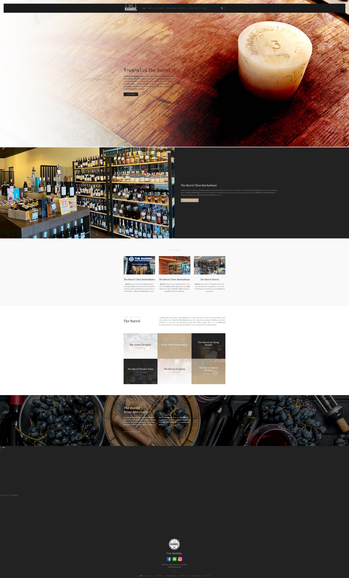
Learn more (131, 94)
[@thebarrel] (175, 559)
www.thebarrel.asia (174, 567)
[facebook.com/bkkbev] (169, 559)
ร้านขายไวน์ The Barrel (128, 63)
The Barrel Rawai (209, 279)
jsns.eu (15, 495)
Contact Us (182, 8)
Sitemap (204, 8)
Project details (190, 200)
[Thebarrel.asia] (141, 346)
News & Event (172, 8)
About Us (151, 8)
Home (144, 8)
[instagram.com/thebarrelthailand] (180, 559)
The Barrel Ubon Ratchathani (199, 185)
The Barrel (160, 8)
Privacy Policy (194, 8)
